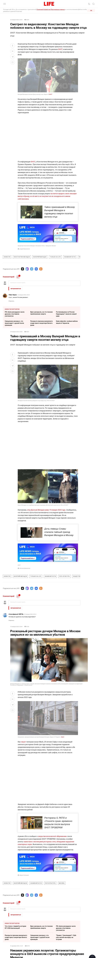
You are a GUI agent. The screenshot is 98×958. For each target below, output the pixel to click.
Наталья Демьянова (25, 568)
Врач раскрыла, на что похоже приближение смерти (41, 313)
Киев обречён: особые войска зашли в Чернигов (67, 322)
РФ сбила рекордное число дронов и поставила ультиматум (14, 314)
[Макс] (27, 269)
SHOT (60, 49)
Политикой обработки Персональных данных (51, 9)
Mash (62, 737)
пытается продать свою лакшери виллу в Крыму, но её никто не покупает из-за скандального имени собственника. (47, 196)
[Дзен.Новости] (22, 269)
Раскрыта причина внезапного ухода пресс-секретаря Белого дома (41, 323)
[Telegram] (32, 269)
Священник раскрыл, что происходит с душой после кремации (14, 323)
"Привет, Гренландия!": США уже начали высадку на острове (66, 937)
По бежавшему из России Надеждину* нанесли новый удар (66, 314)
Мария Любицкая (24, 875)
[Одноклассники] (41, 269)
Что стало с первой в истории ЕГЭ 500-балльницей (15, 927)
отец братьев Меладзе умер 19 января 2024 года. (46, 510)
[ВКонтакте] (36, 269)
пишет (23, 742)
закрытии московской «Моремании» (52, 836)
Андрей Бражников (25, 249)
